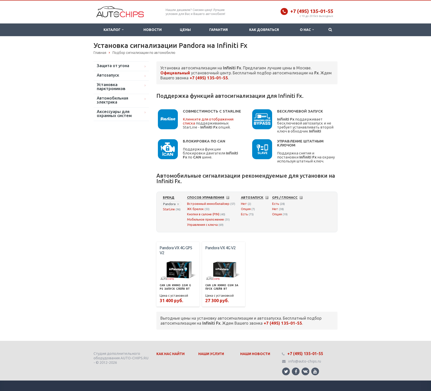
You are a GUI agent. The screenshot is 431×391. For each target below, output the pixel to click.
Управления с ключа (202, 224)
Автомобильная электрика (112, 100)
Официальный (175, 73)
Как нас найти (170, 354)
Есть (244, 214)
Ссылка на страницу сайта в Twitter (286, 371)
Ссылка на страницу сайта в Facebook (296, 371)
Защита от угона (113, 65)
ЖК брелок (195, 209)
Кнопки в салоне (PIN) (203, 214)
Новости (152, 30)
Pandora (169, 204)
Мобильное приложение (205, 219)
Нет (244, 203)
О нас (306, 30)
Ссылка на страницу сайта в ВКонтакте (305, 371)
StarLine (169, 209)
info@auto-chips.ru (304, 361)
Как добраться (264, 30)
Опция (246, 209)
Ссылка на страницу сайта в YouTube (315, 371)
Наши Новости (255, 354)
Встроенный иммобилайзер (208, 203)
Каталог (113, 30)
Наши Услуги (211, 354)
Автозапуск (108, 75)
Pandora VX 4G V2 (220, 248)
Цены (185, 30)
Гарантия (218, 30)
